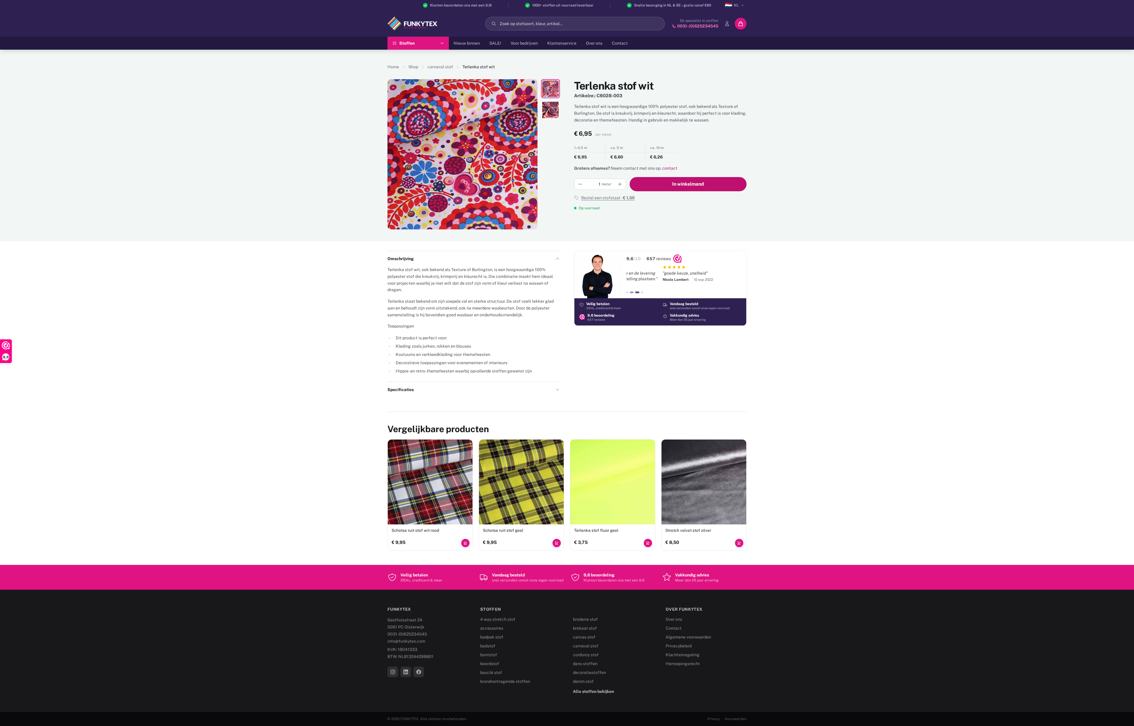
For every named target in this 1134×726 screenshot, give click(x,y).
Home (393, 66)
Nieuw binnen (467, 43)
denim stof (583, 681)
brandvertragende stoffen (505, 681)
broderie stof (585, 619)
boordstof (489, 663)
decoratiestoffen (589, 672)
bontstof (488, 654)
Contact (620, 43)
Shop (413, 66)
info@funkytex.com (406, 641)
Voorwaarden (735, 719)
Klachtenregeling (683, 654)
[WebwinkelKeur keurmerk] (677, 259)
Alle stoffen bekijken (593, 691)
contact (669, 168)
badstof (487, 646)
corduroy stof (586, 654)
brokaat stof (585, 628)
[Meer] (620, 184)
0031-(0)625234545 (407, 634)
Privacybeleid (679, 646)
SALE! (495, 43)
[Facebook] (418, 672)
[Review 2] (631, 292)
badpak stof (491, 637)
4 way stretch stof (497, 619)
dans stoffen (585, 663)
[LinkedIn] (405, 672)
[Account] (727, 23)
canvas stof (584, 637)
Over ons (594, 43)
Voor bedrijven (524, 43)
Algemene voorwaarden (688, 637)
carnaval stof (440, 66)
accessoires (491, 628)
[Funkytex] (412, 24)
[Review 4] (642, 292)
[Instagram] (392, 672)
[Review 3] (636, 292)
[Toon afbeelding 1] (550, 88)
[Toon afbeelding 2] (550, 110)
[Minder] (580, 184)
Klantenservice (561, 43)
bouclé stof (491, 672)
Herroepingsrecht (683, 663)
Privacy (714, 719)
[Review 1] (627, 292)
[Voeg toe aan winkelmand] (465, 543)
